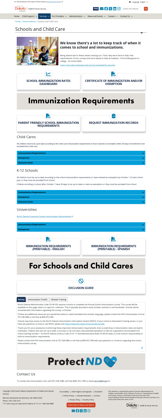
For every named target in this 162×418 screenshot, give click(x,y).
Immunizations (29, 21)
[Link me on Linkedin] (114, 9)
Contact (97, 396)
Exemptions (23, 158)
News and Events (95, 16)
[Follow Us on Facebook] (106, 9)
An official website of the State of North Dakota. (37, 2)
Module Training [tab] (58, 299)
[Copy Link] (142, 348)
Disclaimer (98, 392)
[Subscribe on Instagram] (119, 9)
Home (16, 16)
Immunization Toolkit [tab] (37, 299)
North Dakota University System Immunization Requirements (44, 216)
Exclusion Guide (25, 162)
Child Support (28, 16)
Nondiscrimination (84, 396)
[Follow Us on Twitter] (110, 9)
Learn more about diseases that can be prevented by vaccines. (87, 65)
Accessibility (64, 392)
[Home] (31, 8)
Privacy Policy (75, 400)
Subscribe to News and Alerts (81, 405)
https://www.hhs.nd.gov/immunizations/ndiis (84, 324)
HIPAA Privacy (68, 396)
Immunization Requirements (32, 153)
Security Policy (88, 400)
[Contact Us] (102, 9)
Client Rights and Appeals (82, 392)
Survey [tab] (21, 299)
